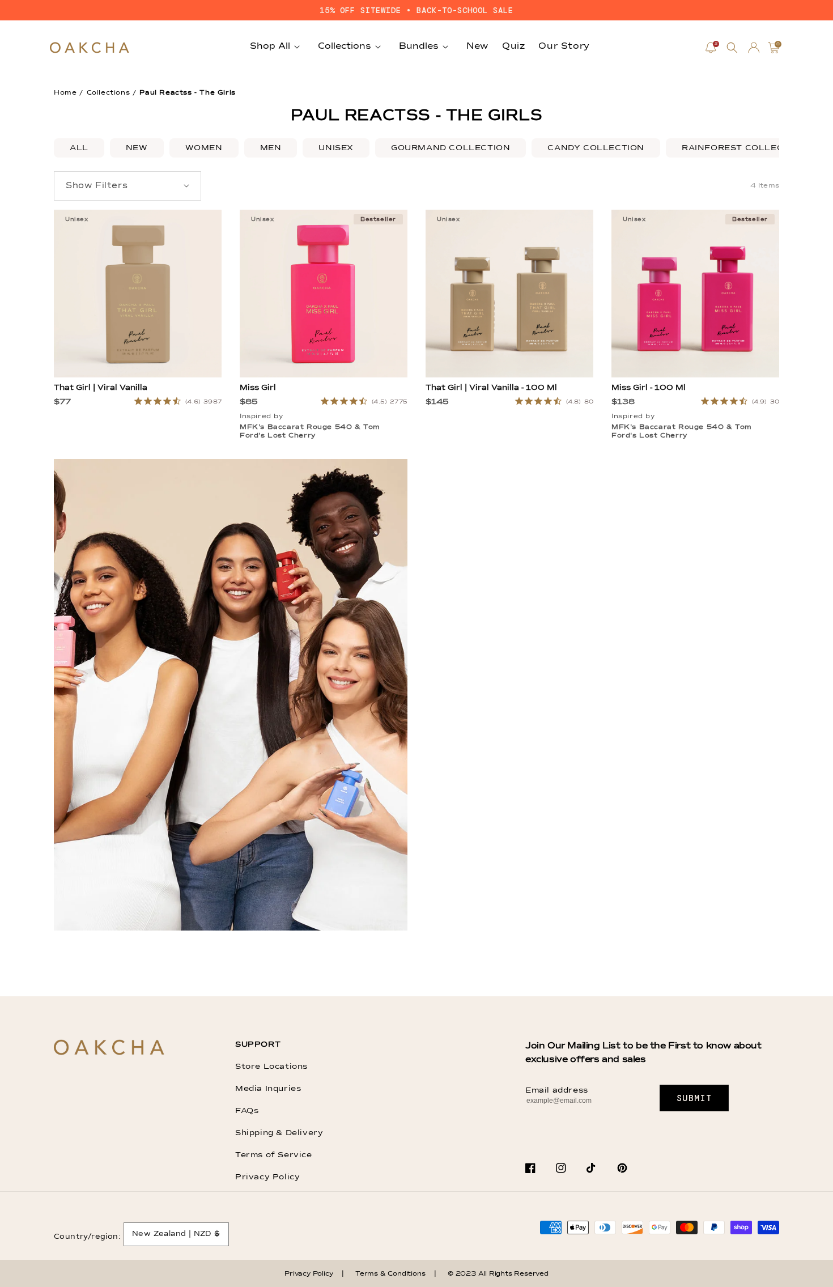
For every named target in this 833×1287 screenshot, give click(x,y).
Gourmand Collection (450, 148)
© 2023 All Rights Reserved (498, 1274)
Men (271, 148)
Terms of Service (273, 1155)
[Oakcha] (109, 1048)
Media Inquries (268, 1089)
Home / (68, 93)
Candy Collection (595, 148)
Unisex (336, 148)
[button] (732, 47)
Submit (694, 1098)
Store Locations (271, 1067)
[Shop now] (230, 928)
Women (204, 148)
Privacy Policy (267, 1177)
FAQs (246, 1111)
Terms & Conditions (390, 1274)
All (79, 148)
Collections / (112, 93)
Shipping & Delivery (279, 1133)
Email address (556, 1090)
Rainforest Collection (744, 148)
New (137, 148)
